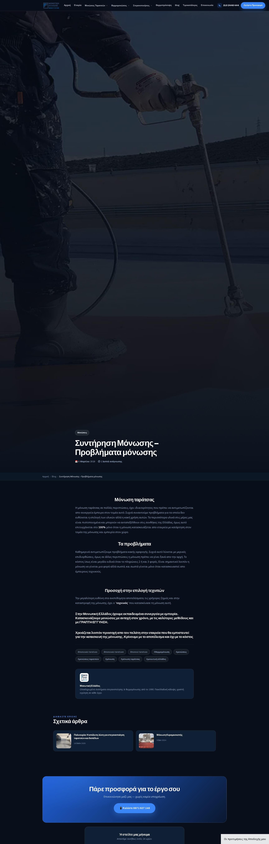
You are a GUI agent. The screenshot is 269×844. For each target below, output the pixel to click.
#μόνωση (109, 659)
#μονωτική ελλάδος (156, 659)
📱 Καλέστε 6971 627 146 (134, 808)
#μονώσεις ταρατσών (88, 659)
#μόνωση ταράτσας (130, 659)
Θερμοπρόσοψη (164, 5)
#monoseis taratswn (114, 652)
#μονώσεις (181, 652)
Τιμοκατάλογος (190, 5)
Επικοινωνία (207, 5)
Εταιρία (77, 5)
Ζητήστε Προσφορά (253, 5)
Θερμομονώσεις (119, 6)
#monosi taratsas (138, 652)
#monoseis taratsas (87, 652)
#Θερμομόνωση (161, 652)
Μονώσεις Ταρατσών (95, 6)
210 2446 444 (231, 5)
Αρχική (67, 5)
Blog (177, 5)
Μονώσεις (82, 432)
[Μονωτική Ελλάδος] (51, 5)
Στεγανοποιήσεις (141, 6)
